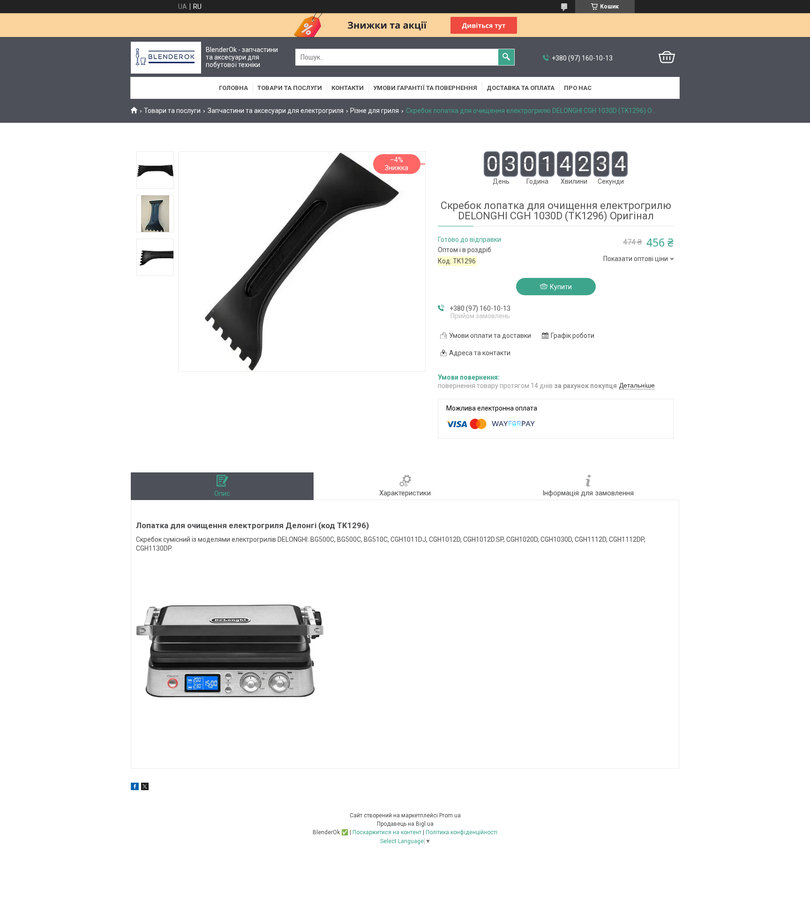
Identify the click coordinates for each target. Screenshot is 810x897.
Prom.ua (450, 815)
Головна (233, 87)
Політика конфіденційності (461, 832)
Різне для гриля (374, 110)
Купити (561, 287)
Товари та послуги (289, 87)
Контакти (347, 87)
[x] (145, 788)
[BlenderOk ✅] (166, 57)
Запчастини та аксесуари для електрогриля (276, 110)
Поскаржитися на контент (386, 832)
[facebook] (135, 788)
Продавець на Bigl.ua (405, 824)
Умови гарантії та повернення (425, 87)
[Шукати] (506, 57)
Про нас (578, 87)
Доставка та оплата (521, 87)
